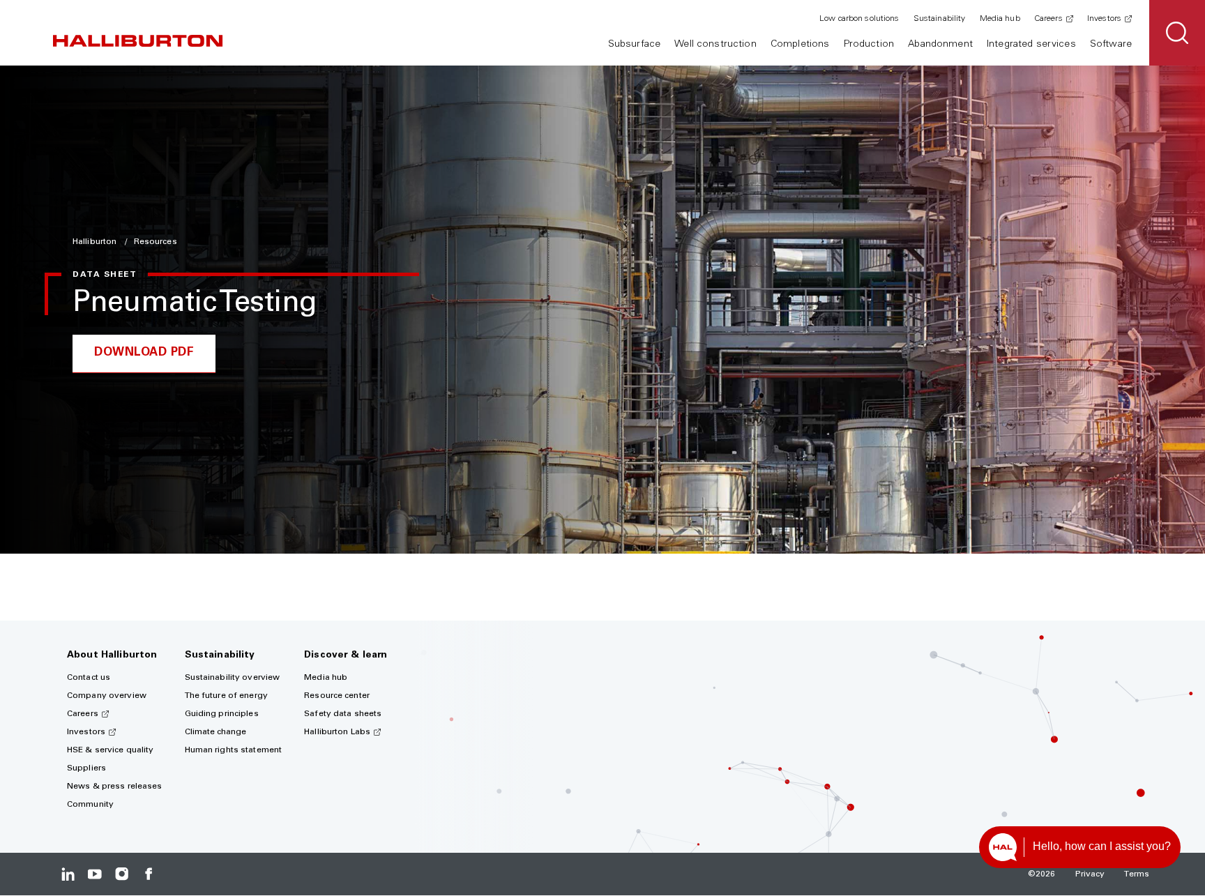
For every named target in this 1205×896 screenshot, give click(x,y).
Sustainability (940, 19)
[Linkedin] (68, 874)
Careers (1048, 19)
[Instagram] (121, 874)
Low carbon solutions (859, 19)
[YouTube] (94, 874)
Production (869, 45)
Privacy (1090, 874)
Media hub (1000, 19)
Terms (1136, 874)
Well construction (715, 45)
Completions (800, 45)
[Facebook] (148, 874)
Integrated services (1031, 45)
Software (1111, 45)
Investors (1104, 19)
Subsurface (634, 45)
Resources (155, 242)
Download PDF (144, 353)
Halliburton (96, 242)
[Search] (1177, 33)
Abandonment (940, 45)
